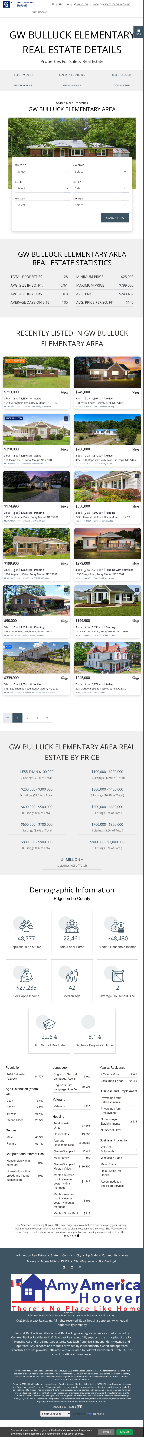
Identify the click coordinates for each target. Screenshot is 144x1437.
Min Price (20, 165)
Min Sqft (20, 198)
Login (96, 4)
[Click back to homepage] (16, 4)
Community (109, 1255)
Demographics (72, 85)
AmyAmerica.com (72, 1312)
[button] (138, 32)
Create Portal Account (116, 4)
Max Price (78, 165)
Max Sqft (78, 198)
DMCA (65, 1261)
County (67, 1255)
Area (125, 1255)
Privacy (31, 1261)
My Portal (82, 4)
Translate (98, 1413)
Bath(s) (77, 181)
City (78, 1255)
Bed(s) (18, 181)
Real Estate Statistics (72, 74)
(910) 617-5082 (39, 12)
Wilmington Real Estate (31, 1255)
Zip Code (91, 1255)
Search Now (115, 218)
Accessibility (49, 1261)
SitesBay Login (108, 1261)
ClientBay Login (84, 1261)
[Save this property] (66, 361)
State (54, 1255)
